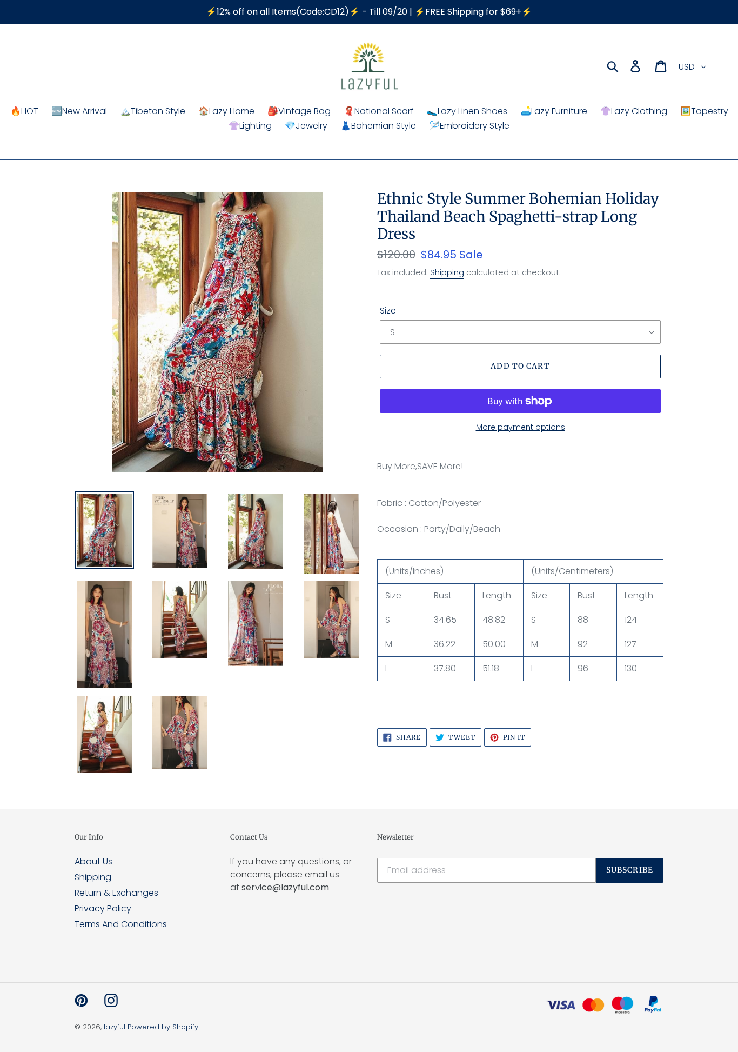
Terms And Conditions (121, 924)
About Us (93, 861)
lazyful (114, 1027)
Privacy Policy (103, 908)
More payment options (520, 427)
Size (388, 310)
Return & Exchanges (116, 893)
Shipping (447, 272)
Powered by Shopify (163, 1027)
